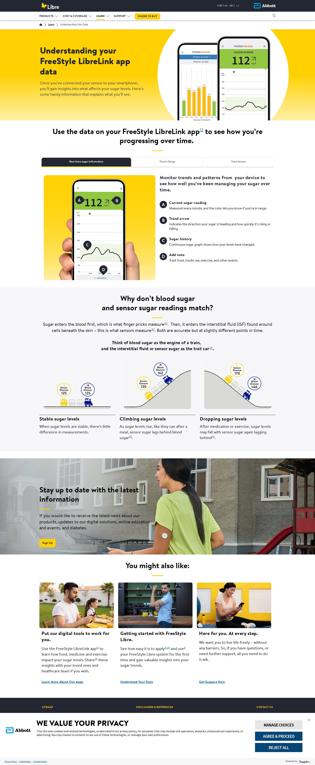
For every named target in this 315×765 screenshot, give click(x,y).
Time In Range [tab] (167, 162)
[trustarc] (304, 761)
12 (97, 648)
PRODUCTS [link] (46, 16)
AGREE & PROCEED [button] (279, 736)
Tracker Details (40, 761)
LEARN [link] (100, 16)
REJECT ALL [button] (279, 747)
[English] (40, 24)
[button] (274, 15)
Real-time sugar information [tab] (86, 162)
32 (166, 323)
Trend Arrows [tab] (238, 162)
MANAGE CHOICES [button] (279, 724)
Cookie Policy (25, 761)
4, (166, 648)
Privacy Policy (11, 761)
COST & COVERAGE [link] (75, 16)
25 (96, 659)
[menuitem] (48, 15)
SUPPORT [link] (120, 16)
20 (168, 648)
